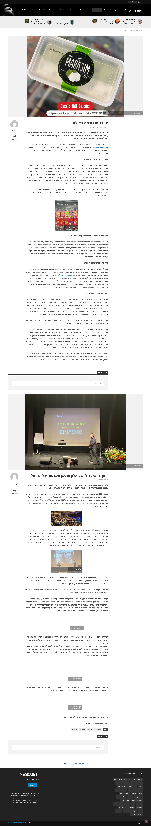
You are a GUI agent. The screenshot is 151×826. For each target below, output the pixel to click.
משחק (121, 793)
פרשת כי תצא (19, 21)
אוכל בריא (127, 779)
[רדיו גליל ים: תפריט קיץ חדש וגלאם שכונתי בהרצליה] (95, 21)
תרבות (43, 10)
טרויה (140, 790)
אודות (20, 2)
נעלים (123, 797)
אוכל (133, 779)
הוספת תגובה (14, 139)
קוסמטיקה (139, 807)
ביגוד (140, 783)
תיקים (134, 811)
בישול (135, 783)
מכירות (127, 793)
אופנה (74, 10)
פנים (128, 804)
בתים (123, 783)
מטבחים (134, 793)
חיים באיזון (85, 10)
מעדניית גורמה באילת (100, 147)
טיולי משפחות (122, 786)
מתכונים (130, 797)
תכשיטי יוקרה (127, 811)
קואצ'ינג (90, 729)
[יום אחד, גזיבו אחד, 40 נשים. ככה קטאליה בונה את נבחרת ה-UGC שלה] (117, 21)
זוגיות (128, 10)
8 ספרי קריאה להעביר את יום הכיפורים (75, 763)
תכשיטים (118, 811)
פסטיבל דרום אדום (119, 804)
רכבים (121, 807)
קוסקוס (132, 807)
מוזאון (117, 790)
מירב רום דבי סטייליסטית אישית (14, 484)
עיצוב (122, 800)
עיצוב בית (139, 804)
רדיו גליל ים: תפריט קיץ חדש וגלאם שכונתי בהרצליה (83, 21)
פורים (133, 804)
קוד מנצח (74, 729)
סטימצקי (139, 800)
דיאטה (140, 786)
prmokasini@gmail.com (21, 802)
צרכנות (97, 10)
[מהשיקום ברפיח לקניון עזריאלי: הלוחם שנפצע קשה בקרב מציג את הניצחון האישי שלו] (49, 22)
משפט (33, 10)
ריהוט (126, 807)
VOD (24, 10)
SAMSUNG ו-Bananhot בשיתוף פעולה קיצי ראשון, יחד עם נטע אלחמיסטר (129, 21)
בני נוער (129, 783)
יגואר (135, 790)
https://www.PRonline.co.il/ (16, 822)
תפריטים (133, 814)
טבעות (130, 786)
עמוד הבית (140, 30)
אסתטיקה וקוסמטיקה (113, 10)
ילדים (130, 790)
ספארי (127, 800)
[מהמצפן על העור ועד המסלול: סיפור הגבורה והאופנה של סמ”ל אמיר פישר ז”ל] (72, 22)
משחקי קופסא (138, 797)
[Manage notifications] (146, 821)
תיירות (64, 10)
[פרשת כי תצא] (27, 21)
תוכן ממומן (14, 130)
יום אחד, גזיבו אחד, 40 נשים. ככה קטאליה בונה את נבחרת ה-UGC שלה (106, 21)
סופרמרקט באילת (64, 275)
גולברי (118, 783)
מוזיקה (140, 793)
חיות (135, 786)
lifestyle (139, 779)
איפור (115, 779)
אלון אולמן (82, 729)
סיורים (133, 800)
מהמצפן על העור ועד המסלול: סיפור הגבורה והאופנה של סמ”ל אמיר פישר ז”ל (62, 22)
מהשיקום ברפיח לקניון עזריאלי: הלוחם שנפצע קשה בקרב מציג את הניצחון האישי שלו (38, 22)
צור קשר (25, 2)
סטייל (118, 797)
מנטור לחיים (98, 729)
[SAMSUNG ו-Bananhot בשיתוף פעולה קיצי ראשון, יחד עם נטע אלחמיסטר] (140, 21)
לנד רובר (124, 790)
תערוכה (140, 814)
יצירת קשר (32, 785)
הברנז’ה (54, 10)
